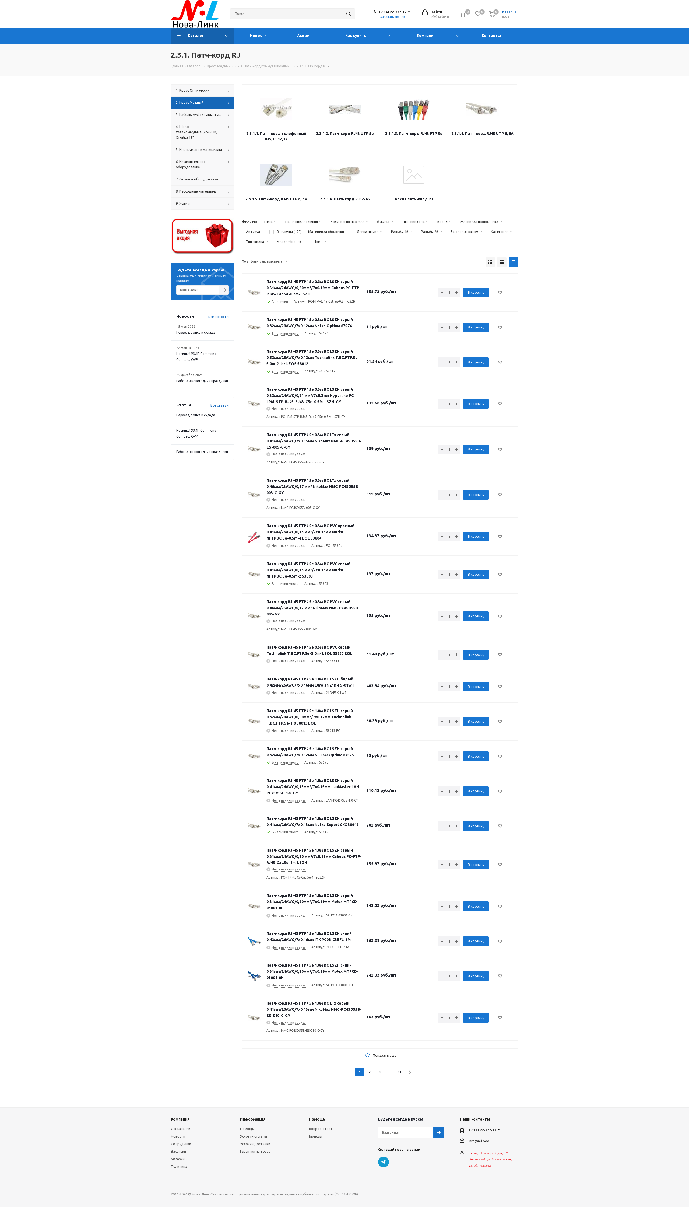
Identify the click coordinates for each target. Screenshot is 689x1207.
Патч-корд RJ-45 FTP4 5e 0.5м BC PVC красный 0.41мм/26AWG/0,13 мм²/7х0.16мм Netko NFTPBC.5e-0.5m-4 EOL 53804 (310, 532)
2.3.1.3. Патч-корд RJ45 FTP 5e (413, 133)
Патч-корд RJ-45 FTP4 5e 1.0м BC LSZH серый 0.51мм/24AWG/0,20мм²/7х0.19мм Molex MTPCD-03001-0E (312, 901)
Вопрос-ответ (321, 1129)
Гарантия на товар (255, 1151)
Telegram (383, 1162)
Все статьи (219, 405)
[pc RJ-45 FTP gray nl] (254, 495)
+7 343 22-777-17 (392, 12)
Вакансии (178, 1151)
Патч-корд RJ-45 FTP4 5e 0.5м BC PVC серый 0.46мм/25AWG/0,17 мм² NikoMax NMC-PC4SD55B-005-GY (313, 608)
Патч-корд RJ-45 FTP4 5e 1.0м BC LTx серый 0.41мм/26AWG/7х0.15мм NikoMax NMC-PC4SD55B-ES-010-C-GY (314, 1009)
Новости (178, 1136)
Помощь (247, 1129)
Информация (252, 1119)
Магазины (179, 1159)
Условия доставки (255, 1144)
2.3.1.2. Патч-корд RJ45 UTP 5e (345, 133)
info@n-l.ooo (479, 1141)
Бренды (315, 1136)
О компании (180, 1129)
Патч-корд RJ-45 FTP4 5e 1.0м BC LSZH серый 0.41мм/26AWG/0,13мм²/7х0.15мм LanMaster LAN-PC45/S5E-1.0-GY (313, 786)
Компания (180, 1119)
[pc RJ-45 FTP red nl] (254, 536)
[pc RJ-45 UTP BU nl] (254, 976)
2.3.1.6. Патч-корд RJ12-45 (345, 199)
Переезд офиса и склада (195, 332)
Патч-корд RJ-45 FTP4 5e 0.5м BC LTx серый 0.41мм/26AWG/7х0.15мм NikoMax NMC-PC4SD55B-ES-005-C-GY (314, 441)
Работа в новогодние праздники (202, 381)
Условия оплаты (253, 1136)
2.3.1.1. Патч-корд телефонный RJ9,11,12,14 (276, 136)
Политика (179, 1166)
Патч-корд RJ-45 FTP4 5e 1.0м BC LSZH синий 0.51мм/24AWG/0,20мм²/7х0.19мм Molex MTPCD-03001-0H (312, 971)
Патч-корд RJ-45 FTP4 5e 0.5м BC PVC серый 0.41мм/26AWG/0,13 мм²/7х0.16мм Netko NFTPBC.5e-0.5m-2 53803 (308, 570)
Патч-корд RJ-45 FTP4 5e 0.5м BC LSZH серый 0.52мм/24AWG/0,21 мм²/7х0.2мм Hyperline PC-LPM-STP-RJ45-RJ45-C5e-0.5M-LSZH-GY (310, 395)
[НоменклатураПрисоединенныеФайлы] (254, 292)
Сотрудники (181, 1144)
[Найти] (348, 13)
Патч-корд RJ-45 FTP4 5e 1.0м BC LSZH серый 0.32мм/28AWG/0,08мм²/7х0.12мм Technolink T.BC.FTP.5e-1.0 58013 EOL (309, 717)
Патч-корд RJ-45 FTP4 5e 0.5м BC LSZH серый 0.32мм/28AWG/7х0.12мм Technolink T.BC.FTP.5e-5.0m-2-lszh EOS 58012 (312, 357)
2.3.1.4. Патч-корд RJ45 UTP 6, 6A (482, 133)
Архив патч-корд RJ (414, 199)
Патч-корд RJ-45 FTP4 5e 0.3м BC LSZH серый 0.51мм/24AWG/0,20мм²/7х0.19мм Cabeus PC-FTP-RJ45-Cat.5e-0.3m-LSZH (313, 287)
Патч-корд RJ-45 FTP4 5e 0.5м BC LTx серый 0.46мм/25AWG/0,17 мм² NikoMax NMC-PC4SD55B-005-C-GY (313, 486)
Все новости (218, 317)
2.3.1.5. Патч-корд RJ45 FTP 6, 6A (276, 199)
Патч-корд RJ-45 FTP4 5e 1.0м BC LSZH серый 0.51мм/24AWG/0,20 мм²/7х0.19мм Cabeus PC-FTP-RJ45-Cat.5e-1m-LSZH (314, 856)
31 (399, 1072)
